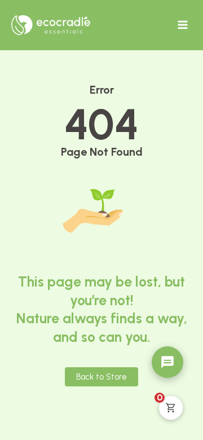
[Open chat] (167, 362)
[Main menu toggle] (182, 25)
